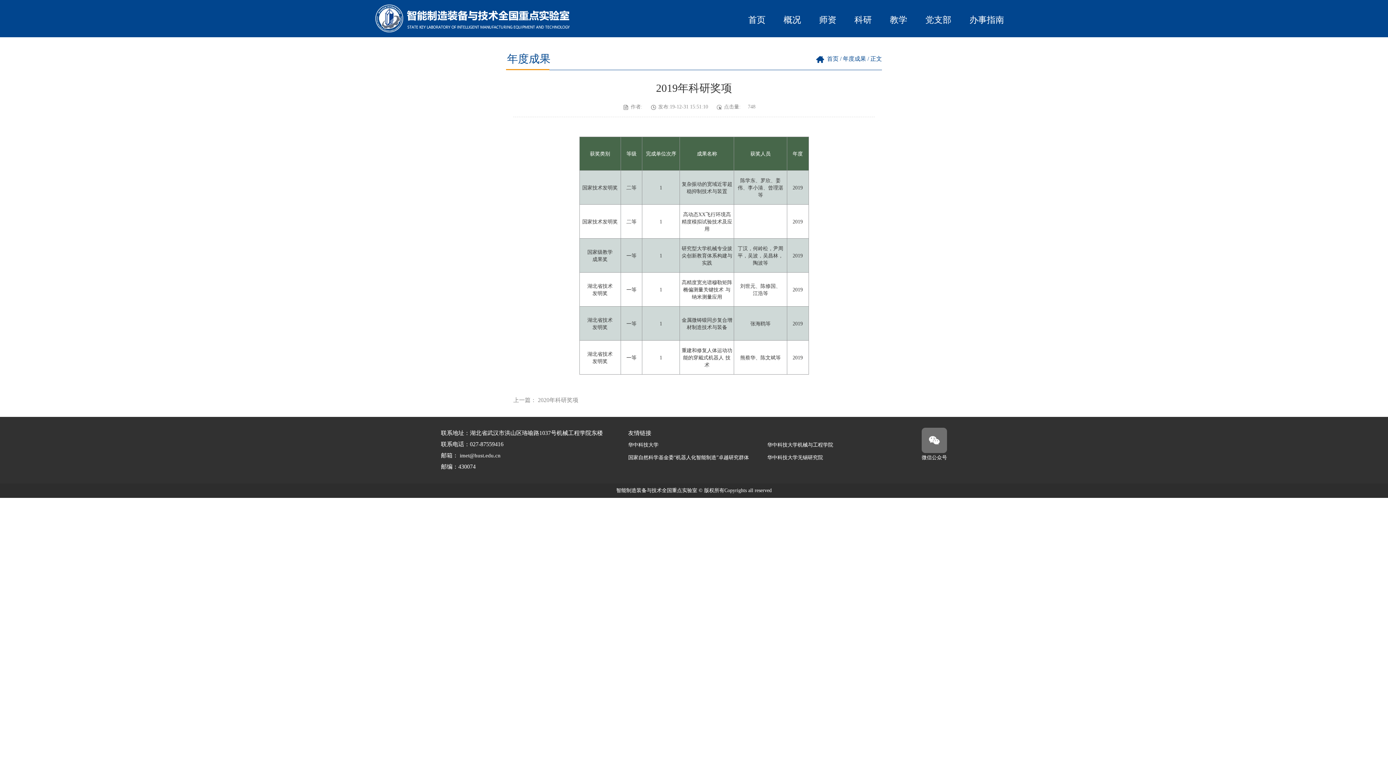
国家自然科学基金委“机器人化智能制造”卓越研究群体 (688, 457)
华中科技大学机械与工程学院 (800, 445)
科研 (863, 20)
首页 (757, 20)
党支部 (938, 20)
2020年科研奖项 (558, 400)
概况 (792, 20)
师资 (827, 20)
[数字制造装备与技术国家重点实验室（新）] (473, 30)
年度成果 (854, 59)
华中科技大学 (643, 445)
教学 (898, 20)
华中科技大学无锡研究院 (795, 457)
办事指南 (986, 20)
